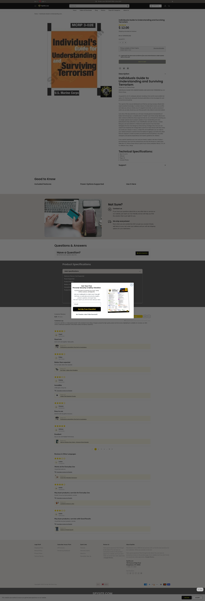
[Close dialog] (131, 284)
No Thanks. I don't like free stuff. (87, 314)
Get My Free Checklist (87, 309)
